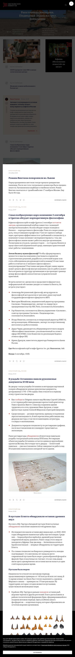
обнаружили (32, 436)
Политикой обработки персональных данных (54, 645)
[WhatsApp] (23, 200)
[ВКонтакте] (10, 200)
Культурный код (14, 170)
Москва (23, 207)
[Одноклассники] (13, 200)
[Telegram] (20, 200)
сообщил (19, 400)
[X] (17, 200)
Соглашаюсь (37, 652)
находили (44, 592)
